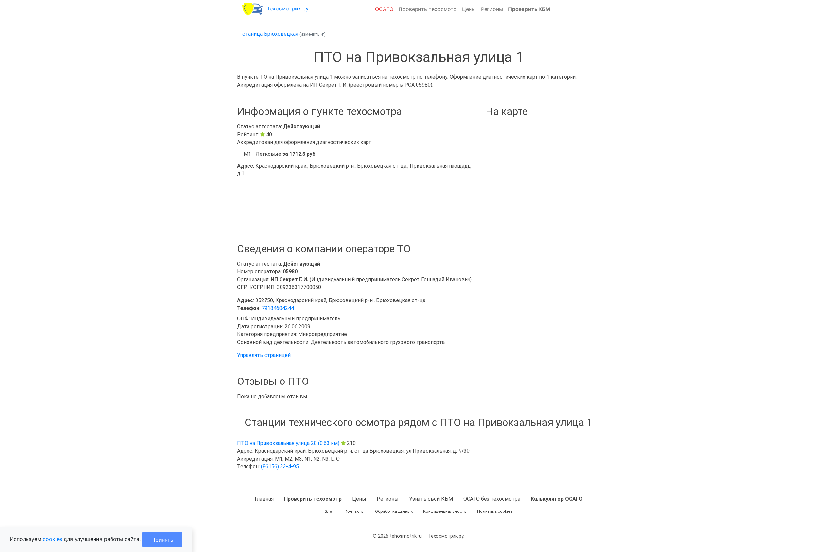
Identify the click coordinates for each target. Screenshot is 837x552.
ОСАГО (384, 9)
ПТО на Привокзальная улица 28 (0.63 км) (288, 443)
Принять (162, 539)
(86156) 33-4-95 (280, 466)
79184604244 (278, 308)
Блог (329, 511)
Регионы (492, 9)
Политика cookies (495, 511)
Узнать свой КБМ (431, 499)
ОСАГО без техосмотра (491, 499)
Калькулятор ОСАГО (557, 499)
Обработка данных (394, 511)
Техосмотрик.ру (288, 8)
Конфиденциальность (445, 511)
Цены (469, 9)
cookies (52, 539)
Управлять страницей (264, 355)
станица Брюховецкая (270, 34)
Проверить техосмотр (428, 9)
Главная (264, 499)
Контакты (355, 511)
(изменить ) (312, 34)
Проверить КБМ (529, 9)
